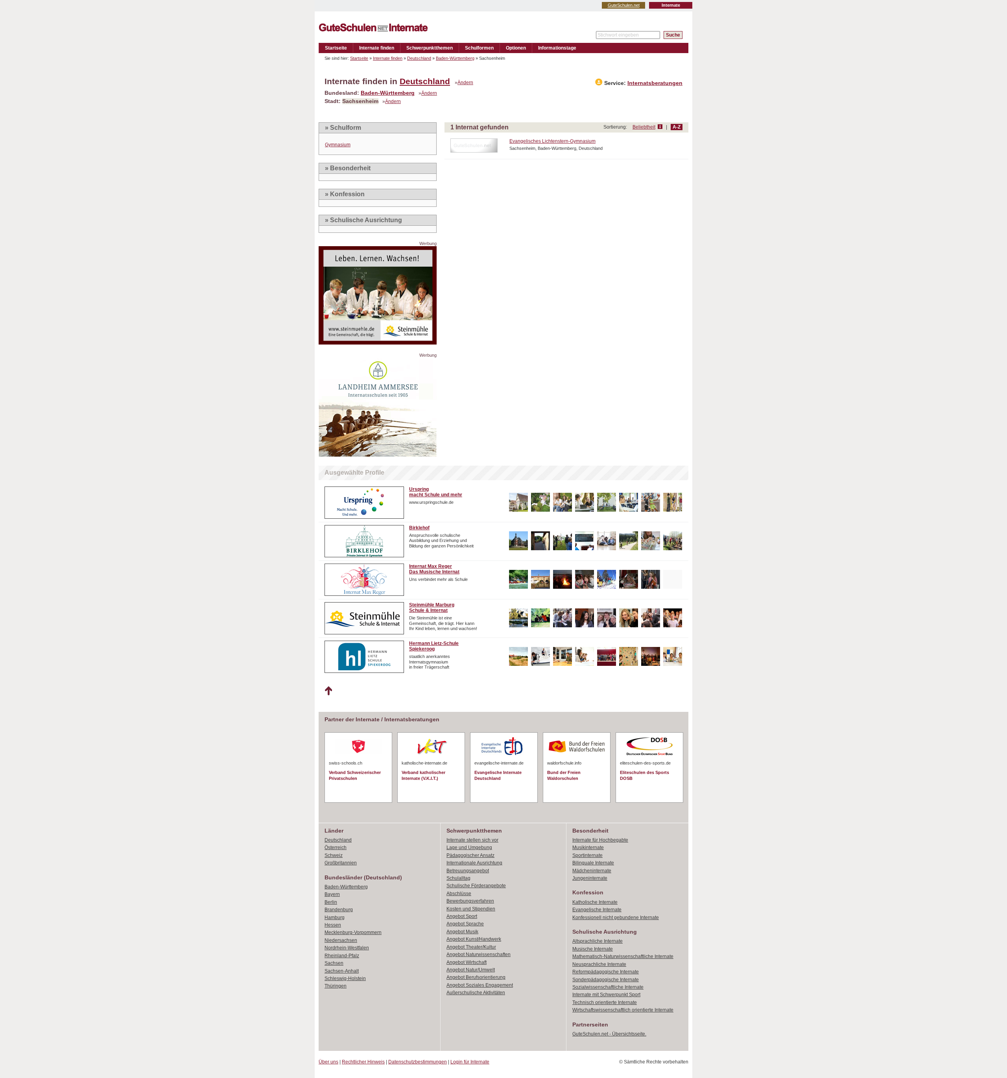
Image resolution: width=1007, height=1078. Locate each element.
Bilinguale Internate (593, 863)
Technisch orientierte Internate (604, 1002)
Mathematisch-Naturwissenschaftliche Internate (622, 956)
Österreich (336, 847)
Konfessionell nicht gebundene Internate (615, 917)
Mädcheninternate (591, 870)
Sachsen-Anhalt (342, 971)
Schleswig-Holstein (345, 978)
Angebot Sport (461, 916)
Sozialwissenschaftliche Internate (608, 987)
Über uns (328, 1062)
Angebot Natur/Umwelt (470, 970)
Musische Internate (592, 949)
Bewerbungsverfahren (470, 901)
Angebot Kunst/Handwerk (473, 939)
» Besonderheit (348, 168)
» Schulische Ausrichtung (363, 220)
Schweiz (334, 855)
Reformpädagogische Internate (605, 972)
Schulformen (479, 48)
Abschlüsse (458, 893)
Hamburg (335, 917)
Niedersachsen (341, 940)
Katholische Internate (595, 902)
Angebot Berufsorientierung (475, 977)
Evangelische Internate (597, 909)
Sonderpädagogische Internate (605, 979)
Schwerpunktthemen (429, 48)
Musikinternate (588, 847)
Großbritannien (341, 863)
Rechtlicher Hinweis (363, 1062)
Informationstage (557, 48)
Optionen (516, 48)
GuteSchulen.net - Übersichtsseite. (609, 1034)
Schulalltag (458, 878)
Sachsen (334, 963)
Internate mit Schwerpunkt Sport (606, 994)
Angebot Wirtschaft (466, 962)
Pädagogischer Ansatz (470, 855)
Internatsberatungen (654, 83)
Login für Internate (469, 1062)
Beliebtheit (644, 127)
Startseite (336, 48)
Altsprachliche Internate (597, 941)
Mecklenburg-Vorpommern (353, 932)
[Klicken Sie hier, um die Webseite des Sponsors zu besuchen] (378, 342)
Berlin (331, 902)
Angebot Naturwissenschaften (478, 954)
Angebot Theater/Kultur (471, 947)
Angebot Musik (462, 931)
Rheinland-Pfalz (342, 955)
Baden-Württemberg (455, 58)
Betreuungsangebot (467, 870)
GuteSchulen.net (624, 5)
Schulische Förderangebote (476, 885)
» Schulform (343, 127)
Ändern (465, 82)
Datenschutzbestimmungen (417, 1062)
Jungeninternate (589, 878)
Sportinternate (587, 855)
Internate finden (376, 48)
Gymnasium (337, 144)
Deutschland (419, 58)
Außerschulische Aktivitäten (475, 992)
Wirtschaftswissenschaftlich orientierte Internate (622, 1010)
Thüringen (336, 986)
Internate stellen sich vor (472, 840)
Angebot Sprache (465, 924)
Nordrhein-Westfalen (347, 948)
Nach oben (328, 691)
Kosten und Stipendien (470, 909)
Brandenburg (339, 909)
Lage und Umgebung (469, 847)
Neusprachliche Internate (599, 964)
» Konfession (345, 194)
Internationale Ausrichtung (474, 863)
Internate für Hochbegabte (600, 840)
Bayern (332, 894)
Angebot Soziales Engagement (479, 985)
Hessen (333, 925)
